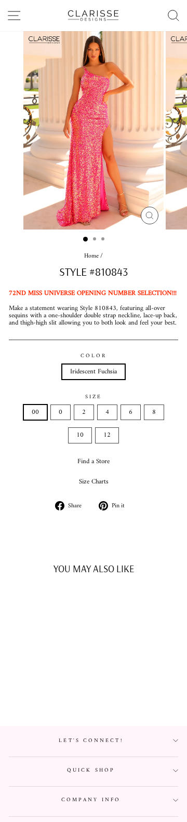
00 (35, 412)
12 (107, 435)
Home (91, 256)
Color (93, 356)
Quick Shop (91, 770)
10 (80, 435)
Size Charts (94, 482)
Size (93, 397)
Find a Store (93, 461)
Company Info (91, 800)
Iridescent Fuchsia (93, 372)
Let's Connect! (91, 741)
